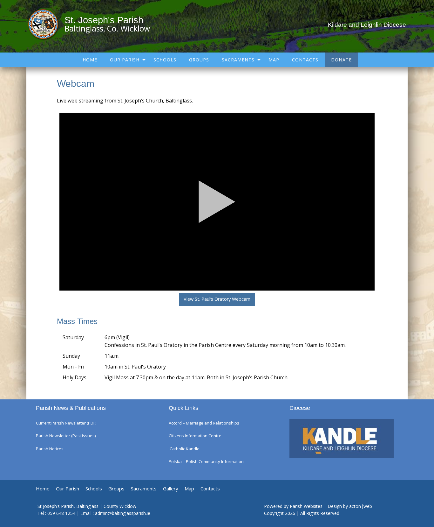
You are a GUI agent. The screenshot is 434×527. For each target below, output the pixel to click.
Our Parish (124, 60)
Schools (164, 60)
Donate (341, 60)
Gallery (170, 488)
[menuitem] (90, 60)
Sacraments (238, 60)
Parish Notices (50, 449)
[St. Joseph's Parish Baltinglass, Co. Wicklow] (46, 23)
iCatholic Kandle (184, 449)
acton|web (360, 506)
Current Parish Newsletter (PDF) (66, 423)
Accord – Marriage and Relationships (204, 423)
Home (90, 60)
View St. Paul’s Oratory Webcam (217, 299)
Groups (199, 60)
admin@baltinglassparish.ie (122, 513)
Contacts (305, 60)
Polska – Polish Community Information (206, 462)
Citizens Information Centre (195, 436)
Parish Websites (306, 506)
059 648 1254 (61, 513)
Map (273, 60)
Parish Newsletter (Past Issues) (66, 436)
